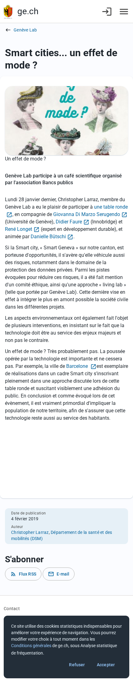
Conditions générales (31, 645)
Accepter (106, 664)
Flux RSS (23, 574)
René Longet (18, 229)
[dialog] (66, 647)
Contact (12, 608)
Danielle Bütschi (48, 236)
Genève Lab (25, 29)
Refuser (77, 664)
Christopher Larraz (30, 532)
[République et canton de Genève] (8, 12)
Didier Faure (69, 222)
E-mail (59, 574)
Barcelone (77, 366)
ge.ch (27, 11)
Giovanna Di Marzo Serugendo (86, 214)
